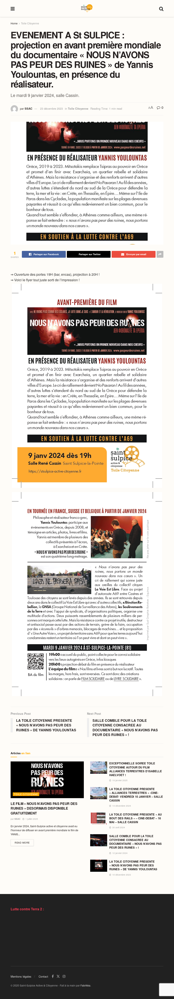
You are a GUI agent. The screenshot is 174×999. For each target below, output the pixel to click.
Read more (24, 842)
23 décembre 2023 (51, 108)
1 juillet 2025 (31, 818)
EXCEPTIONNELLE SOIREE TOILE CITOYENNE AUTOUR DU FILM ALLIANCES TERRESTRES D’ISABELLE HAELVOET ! (135, 769)
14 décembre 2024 (121, 805)
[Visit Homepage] (87, 8)
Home (14, 23)
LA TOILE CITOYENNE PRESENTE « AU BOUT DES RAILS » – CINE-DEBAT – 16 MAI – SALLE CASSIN (135, 818)
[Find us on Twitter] (58, 976)
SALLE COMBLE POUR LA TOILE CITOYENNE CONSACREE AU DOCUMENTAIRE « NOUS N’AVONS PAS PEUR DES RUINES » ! (135, 842)
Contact (43, 976)
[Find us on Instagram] (64, 976)
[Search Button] (161, 8)
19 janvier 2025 (120, 780)
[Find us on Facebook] (53, 976)
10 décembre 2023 (121, 874)
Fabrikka (85, 985)
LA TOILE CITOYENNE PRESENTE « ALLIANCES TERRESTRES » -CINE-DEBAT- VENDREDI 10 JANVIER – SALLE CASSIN (136, 795)
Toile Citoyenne (30, 23)
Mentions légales (21, 976)
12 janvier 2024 (120, 853)
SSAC (28, 108)
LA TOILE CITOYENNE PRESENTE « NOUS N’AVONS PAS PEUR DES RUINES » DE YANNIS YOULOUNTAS (133, 865)
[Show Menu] (13, 8)
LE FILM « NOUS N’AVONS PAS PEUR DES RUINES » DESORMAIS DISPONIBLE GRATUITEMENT (44, 808)
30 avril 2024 (118, 827)
